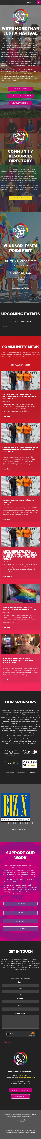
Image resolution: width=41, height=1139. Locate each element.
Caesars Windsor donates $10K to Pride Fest (18, 501)
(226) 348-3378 (23, 1085)
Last (20, 1004)
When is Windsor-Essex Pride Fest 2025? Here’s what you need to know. (19, 608)
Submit (7, 1052)
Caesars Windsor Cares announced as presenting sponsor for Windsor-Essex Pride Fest (20, 449)
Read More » (7, 416)
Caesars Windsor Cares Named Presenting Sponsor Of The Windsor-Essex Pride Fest (19, 396)
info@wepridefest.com (27, 1088)
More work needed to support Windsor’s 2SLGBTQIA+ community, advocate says (17, 660)
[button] (8, 833)
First (20, 998)
